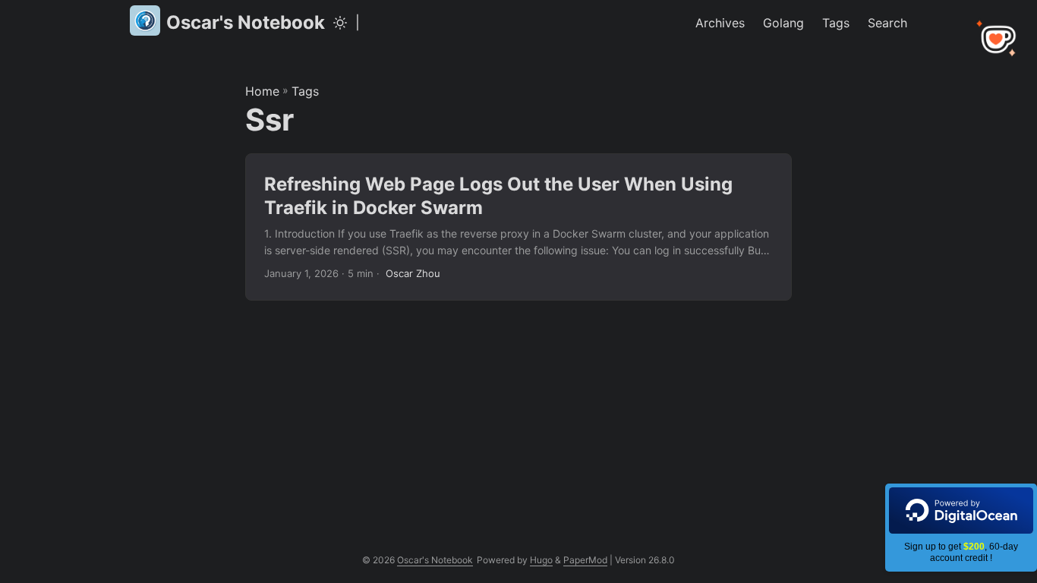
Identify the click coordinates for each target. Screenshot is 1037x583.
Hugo (541, 560)
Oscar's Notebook (245, 22)
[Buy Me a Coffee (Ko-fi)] (997, 39)
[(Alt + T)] (340, 23)
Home (262, 91)
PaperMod (585, 560)
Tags (305, 91)
